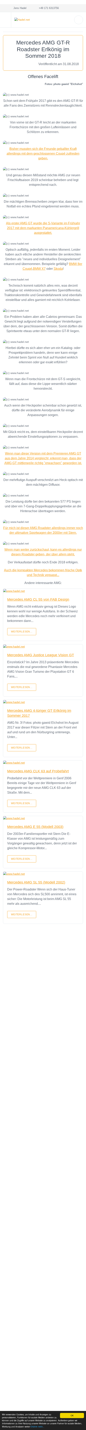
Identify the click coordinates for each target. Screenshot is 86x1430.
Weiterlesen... (21, 631)
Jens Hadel (19, 8)
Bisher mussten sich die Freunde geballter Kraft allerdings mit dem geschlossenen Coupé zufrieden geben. (43, 153)
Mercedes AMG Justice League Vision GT (40, 655)
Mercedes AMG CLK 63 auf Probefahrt (38, 771)
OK (72, 1415)
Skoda (58, 268)
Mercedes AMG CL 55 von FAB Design (38, 599)
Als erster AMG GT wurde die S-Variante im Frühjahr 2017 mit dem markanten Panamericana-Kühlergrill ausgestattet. (43, 228)
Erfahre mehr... (37, 1426)
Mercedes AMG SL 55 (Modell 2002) (36, 882)
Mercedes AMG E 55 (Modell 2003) (35, 827)
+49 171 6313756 (48, 8)
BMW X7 (39, 268)
